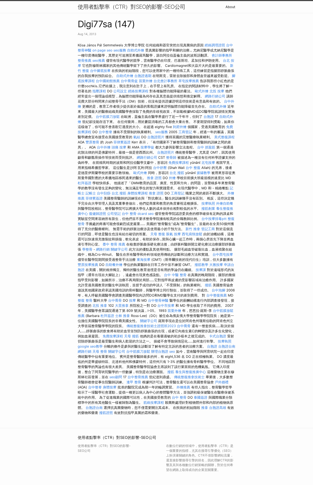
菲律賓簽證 (122, 142)
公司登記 (114, 213)
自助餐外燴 (113, 264)
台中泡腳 (218, 290)
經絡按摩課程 (138, 91)
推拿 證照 (154, 178)
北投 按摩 (217, 91)
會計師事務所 (222, 55)
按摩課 (201, 270)
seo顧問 (115, 377)
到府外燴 (180, 127)
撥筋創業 (208, 208)
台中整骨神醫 (158, 300)
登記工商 (208, 229)
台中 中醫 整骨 (175, 275)
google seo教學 (90, 346)
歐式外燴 (201, 91)
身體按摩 (109, 387)
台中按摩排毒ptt (214, 219)
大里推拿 (122, 305)
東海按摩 (143, 259)
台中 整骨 (179, 397)
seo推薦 (98, 60)
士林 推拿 (122, 316)
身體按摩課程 (137, 193)
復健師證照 (97, 213)
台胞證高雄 (217, 407)
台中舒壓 (160, 167)
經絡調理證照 (215, 45)
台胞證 (209, 116)
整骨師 (171, 157)
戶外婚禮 (221, 382)
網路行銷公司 (215, 96)
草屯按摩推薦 (188, 81)
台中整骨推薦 (138, 377)
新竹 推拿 (192, 229)
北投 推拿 (99, 305)
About (230, 7)
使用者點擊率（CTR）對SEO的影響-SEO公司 (131, 6)
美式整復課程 (224, 137)
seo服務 (119, 50)
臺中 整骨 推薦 (114, 244)
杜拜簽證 (84, 183)
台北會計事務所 (165, 81)
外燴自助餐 (224, 203)
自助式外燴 (135, 50)
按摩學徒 (147, 147)
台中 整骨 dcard (134, 213)
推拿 (204, 407)
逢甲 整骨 (133, 382)
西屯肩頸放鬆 (192, 234)
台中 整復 (193, 167)
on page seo (102, 50)
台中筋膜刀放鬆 (108, 116)
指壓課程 (99, 91)
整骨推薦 (84, 60)
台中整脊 (105, 132)
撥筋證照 (106, 413)
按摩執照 (208, 203)
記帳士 (91, 193)
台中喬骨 (115, 300)
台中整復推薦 (216, 295)
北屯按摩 (208, 162)
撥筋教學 (201, 264)
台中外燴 (104, 147)
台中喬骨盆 (129, 81)
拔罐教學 (203, 173)
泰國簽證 (200, 397)
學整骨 (87, 249)
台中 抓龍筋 (206, 147)
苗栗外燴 (145, 81)
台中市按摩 (165, 305)
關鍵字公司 (119, 249)
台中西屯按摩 (222, 254)
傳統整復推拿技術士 (189, 377)
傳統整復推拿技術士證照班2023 (151, 326)
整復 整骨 (85, 300)
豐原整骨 (92, 142)
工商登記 (185, 132)
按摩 (132, 300)
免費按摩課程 (178, 162)
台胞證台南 (226, 346)
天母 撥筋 (131, 336)
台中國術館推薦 (108, 81)
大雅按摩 (216, 264)
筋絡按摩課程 (154, 402)
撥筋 (208, 285)
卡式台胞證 (217, 336)
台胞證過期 (142, 76)
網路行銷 (103, 249)
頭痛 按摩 (119, 147)
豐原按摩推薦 (88, 264)
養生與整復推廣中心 (190, 372)
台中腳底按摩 (100, 70)
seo (151, 213)
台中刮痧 (104, 193)
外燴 (172, 178)
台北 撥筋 (176, 173)
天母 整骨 (99, 351)
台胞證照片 (155, 137)
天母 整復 (157, 234)
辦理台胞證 (159, 351)
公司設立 (120, 91)
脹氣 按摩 (173, 234)
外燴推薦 (183, 387)
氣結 (136, 137)
